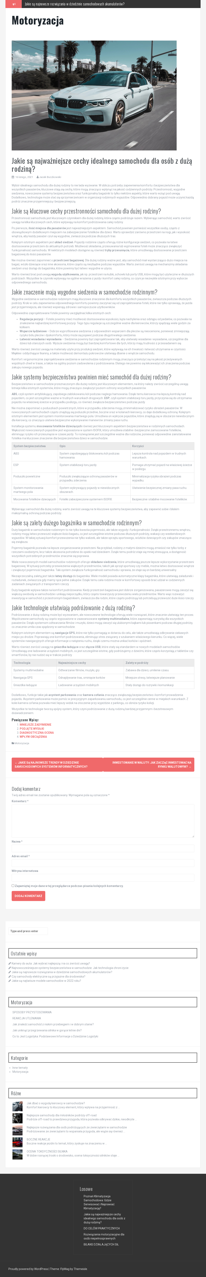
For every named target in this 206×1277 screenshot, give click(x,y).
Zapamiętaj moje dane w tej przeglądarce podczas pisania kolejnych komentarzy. (69, 886)
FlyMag (64, 1269)
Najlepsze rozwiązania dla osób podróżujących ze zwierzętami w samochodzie (77, 1127)
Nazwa (17, 841)
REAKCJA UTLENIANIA (26, 1018)
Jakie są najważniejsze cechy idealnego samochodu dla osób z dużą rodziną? (104, 1218)
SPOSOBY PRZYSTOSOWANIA (32, 1012)
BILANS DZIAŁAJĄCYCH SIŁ (101, 1244)
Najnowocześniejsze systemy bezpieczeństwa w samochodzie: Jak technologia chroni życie (70, 967)
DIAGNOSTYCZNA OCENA (37, 732)
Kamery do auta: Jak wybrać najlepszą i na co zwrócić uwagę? (51, 963)
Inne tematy (20, 1067)
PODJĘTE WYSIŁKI (32, 728)
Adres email (21, 856)
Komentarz (20, 801)
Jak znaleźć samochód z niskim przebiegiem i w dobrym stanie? (53, 1024)
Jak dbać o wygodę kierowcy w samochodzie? (56, 1103)
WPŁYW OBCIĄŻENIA (33, 736)
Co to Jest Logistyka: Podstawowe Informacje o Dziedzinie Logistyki (55, 1036)
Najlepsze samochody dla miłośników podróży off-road (62, 1115)
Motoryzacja (38, 20)
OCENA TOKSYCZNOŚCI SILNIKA (47, 1151)
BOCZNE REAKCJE (38, 1139)
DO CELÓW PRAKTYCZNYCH (102, 1228)
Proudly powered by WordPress (28, 1269)
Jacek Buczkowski (50, 177)
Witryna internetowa (25, 870)
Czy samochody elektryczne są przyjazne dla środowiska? (62, 4)
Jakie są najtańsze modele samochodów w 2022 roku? (46, 980)
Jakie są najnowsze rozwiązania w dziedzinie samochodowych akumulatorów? (62, 972)
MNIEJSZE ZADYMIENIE (35, 724)
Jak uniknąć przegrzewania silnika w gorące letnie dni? (47, 1030)
